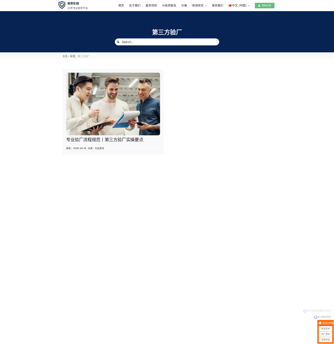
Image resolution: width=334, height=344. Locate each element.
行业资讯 (99, 148)
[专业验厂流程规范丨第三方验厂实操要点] (113, 75)
